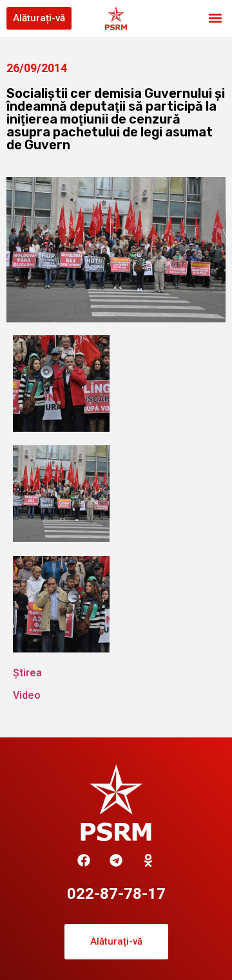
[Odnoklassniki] (148, 860)
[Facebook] (84, 860)
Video (27, 695)
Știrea (27, 673)
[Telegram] (116, 860)
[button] (215, 18)
